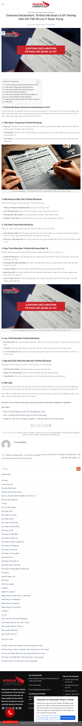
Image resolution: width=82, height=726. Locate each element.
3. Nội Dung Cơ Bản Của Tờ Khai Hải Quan (18, 89)
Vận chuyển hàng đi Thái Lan (12, 626)
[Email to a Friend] (42, 425)
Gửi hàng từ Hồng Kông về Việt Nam (15, 569)
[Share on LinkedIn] (50, 425)
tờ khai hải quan (44, 434)
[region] (56, 709)
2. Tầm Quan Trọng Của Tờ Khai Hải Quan (18, 87)
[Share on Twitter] (39, 425)
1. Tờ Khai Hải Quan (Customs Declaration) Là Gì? (21, 85)
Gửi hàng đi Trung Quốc (11, 553)
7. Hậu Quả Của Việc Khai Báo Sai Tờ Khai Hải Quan (21, 99)
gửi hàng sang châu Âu (10, 561)
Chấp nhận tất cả (68, 718)
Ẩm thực (5, 480)
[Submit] (78, 469)
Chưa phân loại (7, 484)
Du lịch (4, 503)
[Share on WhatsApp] (32, 425)
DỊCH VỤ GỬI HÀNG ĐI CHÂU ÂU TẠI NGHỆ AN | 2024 (25, 412)
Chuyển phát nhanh (9, 488)
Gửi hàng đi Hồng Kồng (10, 526)
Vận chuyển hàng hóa (10, 630)
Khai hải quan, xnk (8, 576)
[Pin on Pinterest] (46, 425)
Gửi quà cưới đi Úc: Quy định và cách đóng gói (19, 661)
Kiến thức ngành (41, 12)
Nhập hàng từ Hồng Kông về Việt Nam (16, 596)
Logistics (51, 12)
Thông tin (5, 611)
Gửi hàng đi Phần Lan (10, 538)
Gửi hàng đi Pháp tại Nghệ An (13, 542)
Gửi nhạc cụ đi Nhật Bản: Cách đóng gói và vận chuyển (22, 657)
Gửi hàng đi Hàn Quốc (10, 523)
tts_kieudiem (50, 24)
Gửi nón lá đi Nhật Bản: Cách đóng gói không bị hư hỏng (23, 653)
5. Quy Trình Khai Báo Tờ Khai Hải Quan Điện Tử (20, 94)
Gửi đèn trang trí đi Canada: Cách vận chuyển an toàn (22, 646)
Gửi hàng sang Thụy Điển (11, 565)
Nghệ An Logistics (8, 592)
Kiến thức (31, 12)
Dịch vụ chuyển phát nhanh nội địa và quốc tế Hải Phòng (25, 415)
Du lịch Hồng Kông (9, 507)
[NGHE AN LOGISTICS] (41, 4)
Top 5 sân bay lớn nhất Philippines (15, 619)
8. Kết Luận (8, 101)
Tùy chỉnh (41, 718)
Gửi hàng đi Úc (7, 557)
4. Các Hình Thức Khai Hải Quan (15, 92)
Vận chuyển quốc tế (9, 634)
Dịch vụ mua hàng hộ (10, 500)
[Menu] (3, 4)
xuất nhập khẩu (55, 434)
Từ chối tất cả (53, 718)
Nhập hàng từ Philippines (11, 599)
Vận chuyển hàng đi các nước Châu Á (16, 622)
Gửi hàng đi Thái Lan (9, 550)
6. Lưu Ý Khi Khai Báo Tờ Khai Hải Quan (18, 97)
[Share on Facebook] (35, 425)
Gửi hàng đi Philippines (10, 546)
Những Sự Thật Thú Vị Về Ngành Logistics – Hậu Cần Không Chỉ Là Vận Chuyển (34, 419)
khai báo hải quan (66, 432)
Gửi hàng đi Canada (9, 515)
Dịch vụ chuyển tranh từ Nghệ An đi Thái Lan (19, 496)
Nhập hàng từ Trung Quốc (11, 607)
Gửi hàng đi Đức (8, 519)
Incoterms (5, 573)
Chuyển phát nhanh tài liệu (12, 492)
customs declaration (54, 432)
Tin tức (4, 615)
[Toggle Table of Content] (37, 82)
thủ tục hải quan (34, 434)
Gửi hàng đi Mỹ (7, 530)
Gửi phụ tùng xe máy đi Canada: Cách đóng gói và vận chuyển (25, 649)
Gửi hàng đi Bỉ (7, 511)
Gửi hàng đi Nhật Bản (10, 534)
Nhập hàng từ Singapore (11, 603)
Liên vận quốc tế (70, 691)
